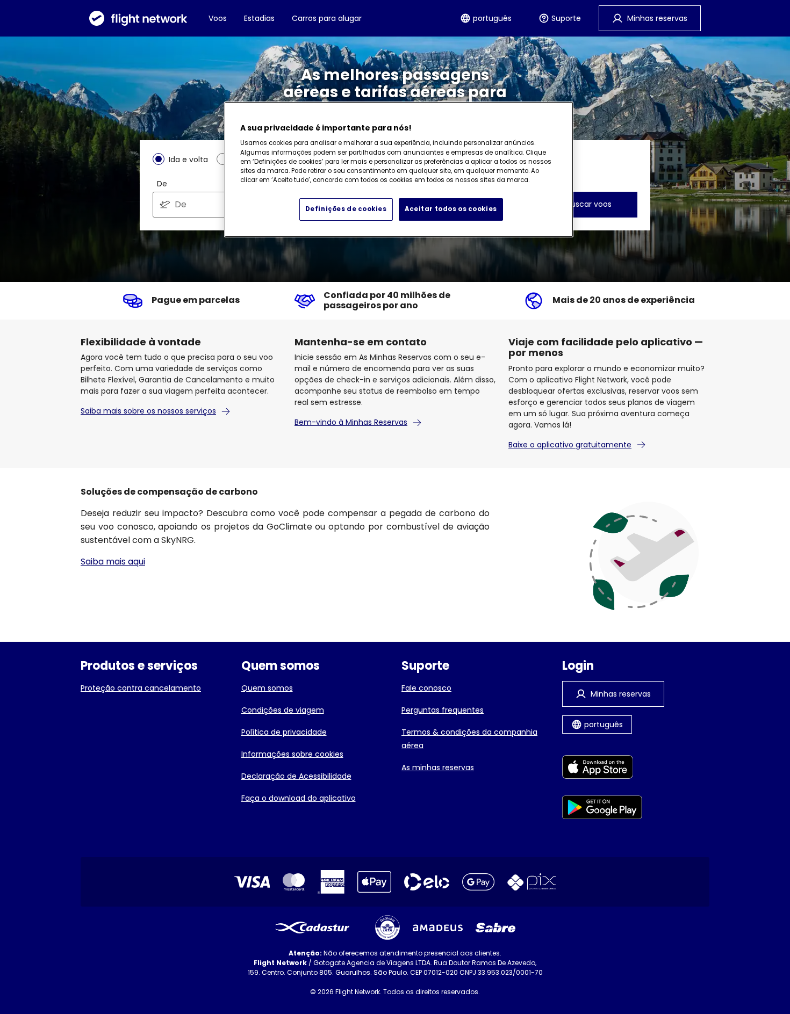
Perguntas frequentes (442, 710)
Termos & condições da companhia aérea (469, 739)
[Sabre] (495, 927)
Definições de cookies (346, 209)
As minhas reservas (437, 767)
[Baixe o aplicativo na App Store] (602, 769)
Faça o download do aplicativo (298, 798)
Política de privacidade (284, 732)
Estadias (259, 18)
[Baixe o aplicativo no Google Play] (602, 809)
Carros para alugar (327, 18)
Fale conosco (426, 688)
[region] (398, 170)
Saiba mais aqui (113, 561)
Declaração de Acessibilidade (296, 776)
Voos (218, 18)
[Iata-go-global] (387, 927)
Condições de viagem (282, 710)
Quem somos (267, 688)
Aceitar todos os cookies (451, 209)
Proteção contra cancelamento (141, 688)
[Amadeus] (438, 927)
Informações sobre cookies (292, 754)
